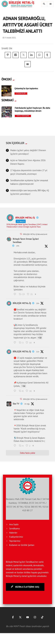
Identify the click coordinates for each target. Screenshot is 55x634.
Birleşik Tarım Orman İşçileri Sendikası (26, 240)
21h (37, 352)
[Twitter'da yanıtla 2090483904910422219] (15, 343)
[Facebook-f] (13, 617)
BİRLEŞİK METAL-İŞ (22, 303)
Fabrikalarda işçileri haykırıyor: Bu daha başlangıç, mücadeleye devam (32, 109)
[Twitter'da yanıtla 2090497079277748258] (15, 294)
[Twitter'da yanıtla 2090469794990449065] (15, 391)
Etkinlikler (21, 93)
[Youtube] (27, 617)
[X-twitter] (20, 617)
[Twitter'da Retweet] (21, 234)
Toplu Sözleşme (23, 116)
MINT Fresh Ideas (22, 626)
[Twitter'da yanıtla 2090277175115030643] (15, 446)
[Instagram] (35, 617)
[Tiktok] (42, 617)
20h (37, 303)
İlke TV (16, 403)
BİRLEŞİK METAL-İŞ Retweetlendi (35, 234)
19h (17, 246)
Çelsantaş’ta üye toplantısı (26, 88)
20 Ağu (27, 404)
